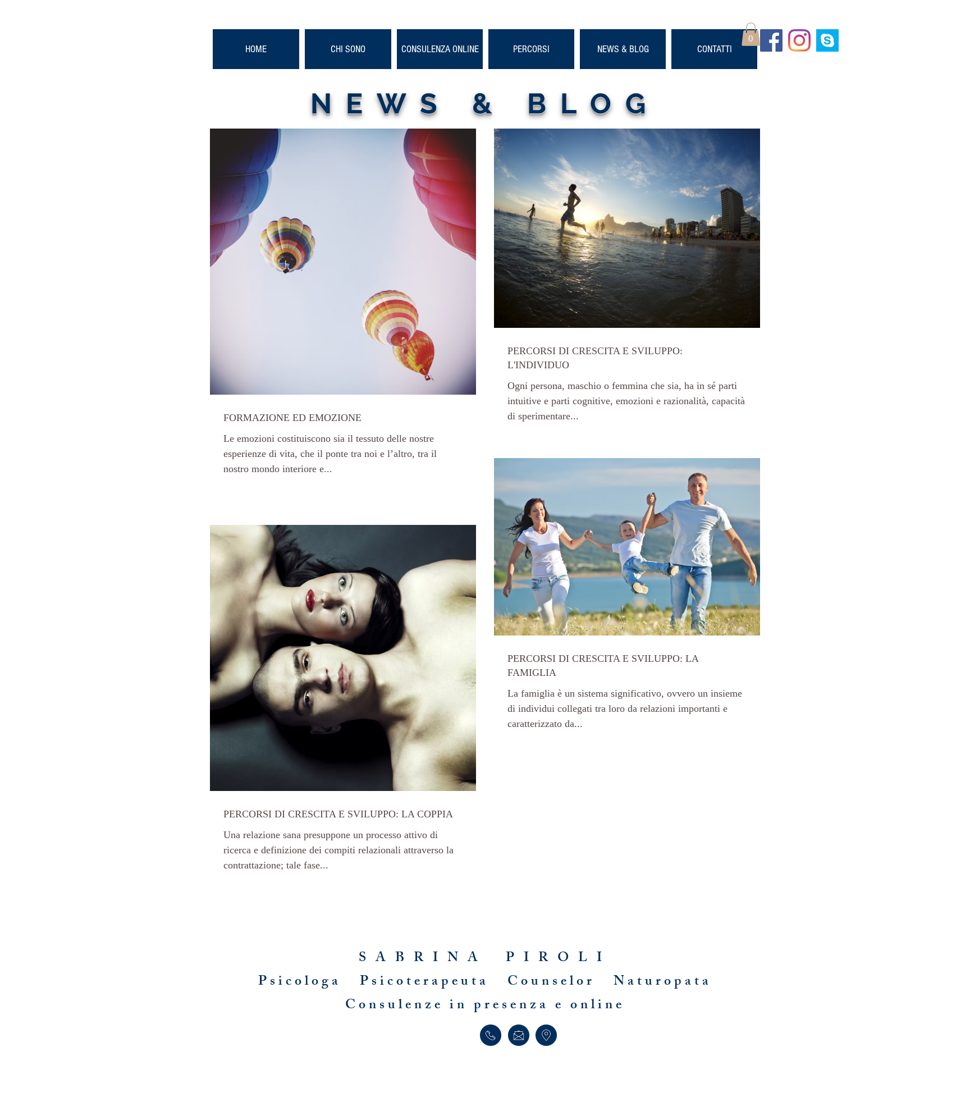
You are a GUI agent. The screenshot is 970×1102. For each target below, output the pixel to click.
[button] (751, 34)
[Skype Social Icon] (827, 40)
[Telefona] (490, 1035)
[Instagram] (799, 40)
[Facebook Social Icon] (771, 40)
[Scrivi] (518, 1035)
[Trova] (546, 1035)
